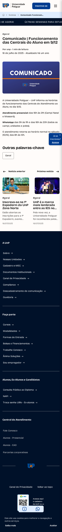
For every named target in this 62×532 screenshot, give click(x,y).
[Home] (3, 15)
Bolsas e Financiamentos (16, 343)
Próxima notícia (45, 171)
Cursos (6, 324)
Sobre (6, 253)
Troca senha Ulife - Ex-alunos (18, 402)
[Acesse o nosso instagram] (25, 478)
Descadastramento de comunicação (22, 291)
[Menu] (56, 6)
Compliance (9, 284)
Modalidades (10, 331)
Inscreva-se (41, 6)
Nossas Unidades (12, 259)
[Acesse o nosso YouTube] (41, 478)
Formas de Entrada (13, 337)
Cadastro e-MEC (12, 265)
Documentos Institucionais (17, 272)
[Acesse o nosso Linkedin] (31, 478)
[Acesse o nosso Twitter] (36, 478)
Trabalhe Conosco (12, 350)
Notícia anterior (16, 171)
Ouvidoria (8, 297)
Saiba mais (10, 525)
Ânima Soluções (11, 356)
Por (15, 49)
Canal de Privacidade (14, 278)
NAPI (5, 396)
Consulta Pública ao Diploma (18, 389)
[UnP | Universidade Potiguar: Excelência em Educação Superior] (16, 6)
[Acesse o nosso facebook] (20, 478)
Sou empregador (12, 362)
